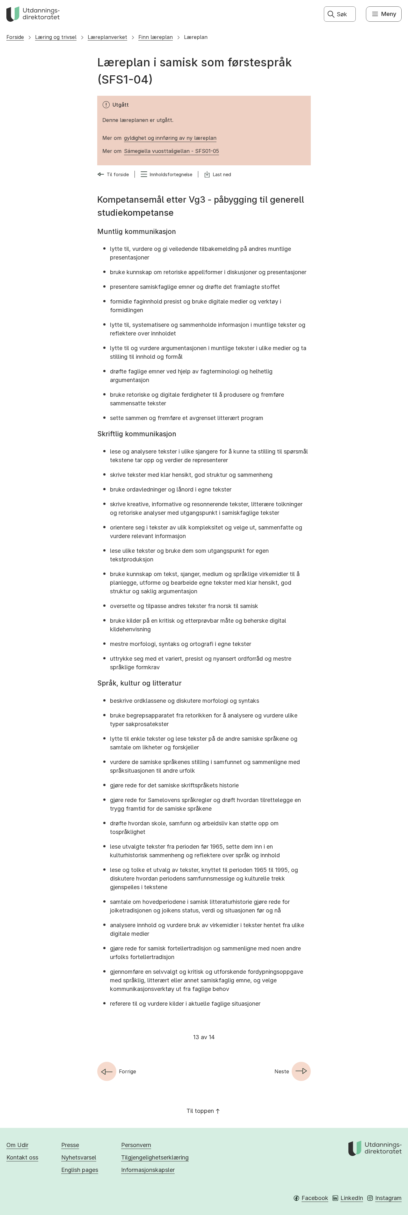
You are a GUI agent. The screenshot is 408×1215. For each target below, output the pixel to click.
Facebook (315, 1198)
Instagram (388, 1198)
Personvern (136, 1145)
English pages (79, 1169)
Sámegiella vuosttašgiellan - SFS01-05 (171, 151)
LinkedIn (351, 1198)
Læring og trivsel (55, 37)
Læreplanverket (107, 37)
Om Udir (17, 1145)
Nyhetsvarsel (78, 1157)
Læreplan (196, 37)
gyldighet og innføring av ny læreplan (170, 138)
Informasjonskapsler (148, 1169)
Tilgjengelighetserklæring (155, 1157)
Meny (388, 14)
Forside (15, 37)
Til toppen (200, 1110)
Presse (70, 1145)
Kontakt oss (22, 1157)
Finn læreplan (155, 37)
